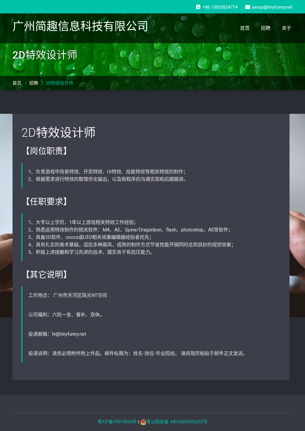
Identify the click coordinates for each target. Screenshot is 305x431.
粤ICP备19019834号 (117, 421)
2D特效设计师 (58, 133)
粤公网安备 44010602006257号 (177, 421)
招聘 (265, 28)
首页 (245, 28)
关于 (286, 28)
